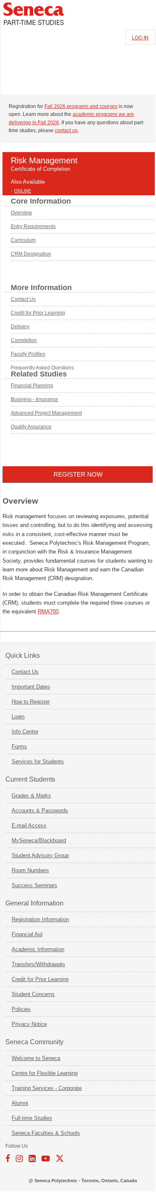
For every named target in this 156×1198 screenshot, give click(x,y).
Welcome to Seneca (36, 1058)
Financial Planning (32, 386)
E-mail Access (29, 825)
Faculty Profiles (28, 354)
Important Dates (31, 687)
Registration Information (40, 919)
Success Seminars (34, 885)
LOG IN (140, 38)
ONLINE (22, 190)
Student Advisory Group (40, 855)
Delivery (20, 327)
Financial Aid (27, 934)
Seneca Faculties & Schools (46, 1133)
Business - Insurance (34, 399)
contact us (66, 130)
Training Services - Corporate (47, 1088)
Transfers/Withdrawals (38, 964)
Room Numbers (30, 870)
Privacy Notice (29, 1024)
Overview (21, 213)
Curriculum (23, 240)
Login (18, 716)
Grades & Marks (31, 795)
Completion (24, 340)
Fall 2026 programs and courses (80, 106)
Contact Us (23, 299)
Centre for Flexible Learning (45, 1073)
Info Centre (25, 731)
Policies (21, 1009)
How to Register (31, 702)
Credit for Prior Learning (38, 313)
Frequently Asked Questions (42, 368)
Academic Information (38, 949)
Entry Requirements (33, 226)
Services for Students (38, 761)
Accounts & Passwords (40, 810)
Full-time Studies (32, 1118)
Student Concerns (33, 994)
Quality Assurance (31, 427)
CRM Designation (31, 254)
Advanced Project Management (46, 413)
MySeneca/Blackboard (39, 840)
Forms (19, 746)
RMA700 (48, 611)
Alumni (20, 1103)
